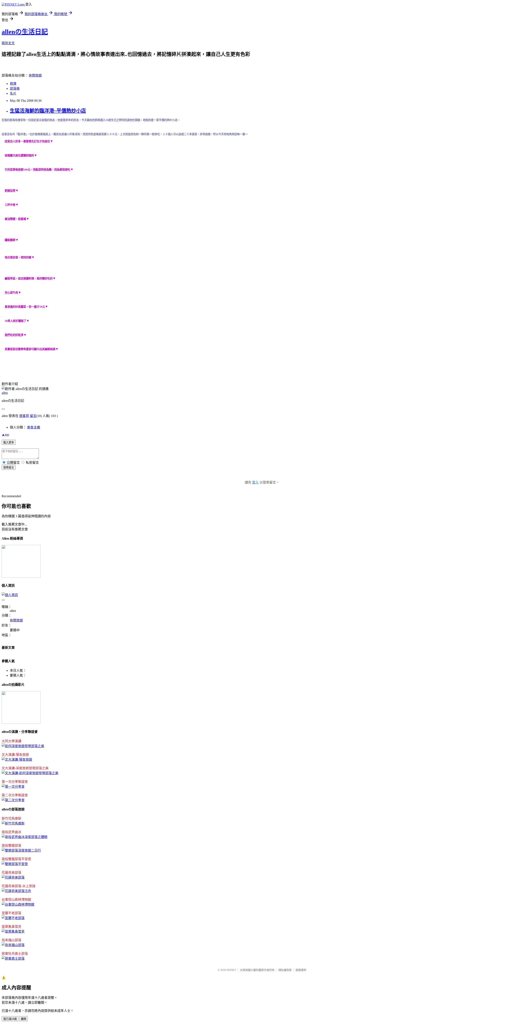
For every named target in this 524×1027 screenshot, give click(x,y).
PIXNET (231, 970)
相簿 (13, 83)
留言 (33, 416)
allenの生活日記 (25, 31)
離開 (23, 1018)
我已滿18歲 (10, 1018)
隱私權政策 (285, 970)
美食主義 (33, 427)
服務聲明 (301, 970)
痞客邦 (24, 416)
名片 (13, 93)
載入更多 (8, 442)
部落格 (15, 88)
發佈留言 (8, 467)
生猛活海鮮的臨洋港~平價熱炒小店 (48, 110)
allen (5, 392)
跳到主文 (8, 43)
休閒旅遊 (35, 75)
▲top (5, 434)
